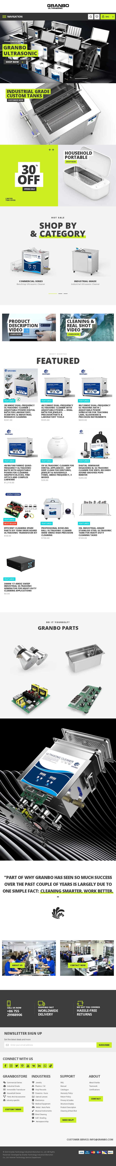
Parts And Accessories (15, 1097)
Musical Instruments (43, 1111)
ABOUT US (17, 965)
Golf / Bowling (40, 1118)
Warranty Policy (67, 1093)
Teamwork (93, 1086)
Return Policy (66, 1097)
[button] (53, 293)
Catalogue (65, 1090)
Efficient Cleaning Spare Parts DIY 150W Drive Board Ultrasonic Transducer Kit (20, 530)
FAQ (62, 1083)
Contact (96, 1098)
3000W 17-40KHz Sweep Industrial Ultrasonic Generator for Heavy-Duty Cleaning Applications (20, 587)
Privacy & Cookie (67, 1100)
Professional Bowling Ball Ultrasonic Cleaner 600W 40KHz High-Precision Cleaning (57, 532)
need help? (68, 1120)
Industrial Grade (13, 1086)
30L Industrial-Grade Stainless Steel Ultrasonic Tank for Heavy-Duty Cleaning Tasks (95, 532)
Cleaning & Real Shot (69, 1111)
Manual (63, 1086)
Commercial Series (14, 1083)
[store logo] (58, 6)
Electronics (39, 1100)
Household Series (13, 1093)
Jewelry (38, 1083)
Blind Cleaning (40, 1114)
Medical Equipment (42, 1104)
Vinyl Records (40, 1090)
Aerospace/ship (41, 1122)
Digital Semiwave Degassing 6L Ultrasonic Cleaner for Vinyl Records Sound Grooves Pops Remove (95, 470)
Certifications (94, 1090)
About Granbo (94, 1083)
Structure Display (67, 1104)
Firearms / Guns (41, 1093)
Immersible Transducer (15, 1090)
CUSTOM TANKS (13, 1109)
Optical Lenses (40, 1097)
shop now (12, 61)
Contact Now (77, 965)
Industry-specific (12, 1100)
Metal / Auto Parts (42, 1107)
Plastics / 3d (39, 1086)
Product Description (68, 1107)
